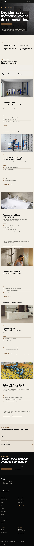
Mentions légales (4, 541)
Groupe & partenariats (4, 499)
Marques (2, 502)
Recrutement (3, 522)
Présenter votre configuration (6, 24)
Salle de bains (3, 503)
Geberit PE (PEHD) (4, 519)
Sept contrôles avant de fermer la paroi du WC (24, 42)
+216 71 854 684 (3, 529)
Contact (3, 527)
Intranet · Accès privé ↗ (21, 505)
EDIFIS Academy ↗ (21, 503)
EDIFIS (2, 7)
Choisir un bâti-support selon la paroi (9, 42)
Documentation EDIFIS (17, 24)
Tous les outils (3, 523)
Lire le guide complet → (6, 131)
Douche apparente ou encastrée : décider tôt (23, 46)
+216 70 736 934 (3, 530)
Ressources (2, 514)
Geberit (2, 517)
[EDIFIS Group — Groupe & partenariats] (3, 2)
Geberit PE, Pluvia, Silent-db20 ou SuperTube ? (25, 49)
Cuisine (2, 505)
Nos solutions (3, 508)
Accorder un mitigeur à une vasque (8, 46)
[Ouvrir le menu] (32, 2)
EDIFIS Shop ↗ (20, 499)
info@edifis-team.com (4, 532)
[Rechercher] (27, 2)
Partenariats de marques (4, 500)
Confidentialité (12, 541)
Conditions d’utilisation (20, 541)
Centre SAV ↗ (20, 502)
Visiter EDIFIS (3, 520)
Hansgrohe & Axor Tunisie (21, 500)
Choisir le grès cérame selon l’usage (9, 49)
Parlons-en (5, 490)
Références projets (3, 511)
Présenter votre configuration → (17, 131)
